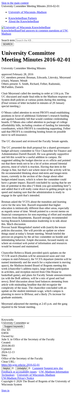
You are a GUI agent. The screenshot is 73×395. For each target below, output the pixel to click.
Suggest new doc (53, 368)
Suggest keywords (13, 326)
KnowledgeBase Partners (23, 18)
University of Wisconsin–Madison (36, 374)
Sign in (5, 390)
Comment (37, 368)
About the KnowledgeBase (24, 21)
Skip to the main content (15, 2)
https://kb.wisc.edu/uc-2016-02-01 (20, 364)
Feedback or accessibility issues (19, 371)
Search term (8, 40)
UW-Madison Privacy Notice (17, 378)
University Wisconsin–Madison (28, 12)
